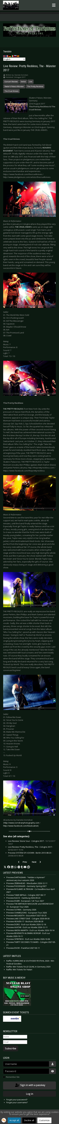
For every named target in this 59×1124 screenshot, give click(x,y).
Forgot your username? (17, 1102)
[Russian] (15, 56)
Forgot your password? (16, 1099)
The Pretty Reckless (35, 86)
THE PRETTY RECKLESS (13, 408)
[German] (10, 56)
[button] (5, 867)
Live (30, 81)
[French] (7, 56)
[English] (4, 56)
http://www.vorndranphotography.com (21, 822)
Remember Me (13, 1077)
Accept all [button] (14, 1120)
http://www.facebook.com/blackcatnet (20, 825)
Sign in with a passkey (32, 1085)
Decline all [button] (29, 1120)
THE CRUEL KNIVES (23, 227)
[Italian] (12, 56)
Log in (29, 1093)
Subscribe (10, 1048)
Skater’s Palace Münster (14, 86)
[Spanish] (18, 56)
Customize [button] (44, 1120)
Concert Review (11, 81)
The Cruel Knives (11, 91)
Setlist (23, 81)
